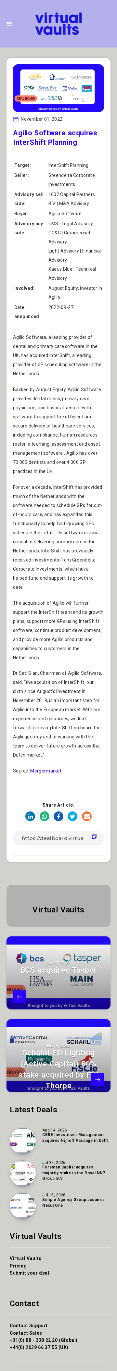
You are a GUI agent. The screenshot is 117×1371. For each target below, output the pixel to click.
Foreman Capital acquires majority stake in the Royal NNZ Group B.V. (74, 1173)
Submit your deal (29, 1273)
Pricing (18, 1265)
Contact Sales (26, 1333)
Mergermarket (45, 770)
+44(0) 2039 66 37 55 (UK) (39, 1347)
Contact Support (29, 1325)
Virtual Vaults (58, 909)
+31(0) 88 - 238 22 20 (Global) (44, 1340)
